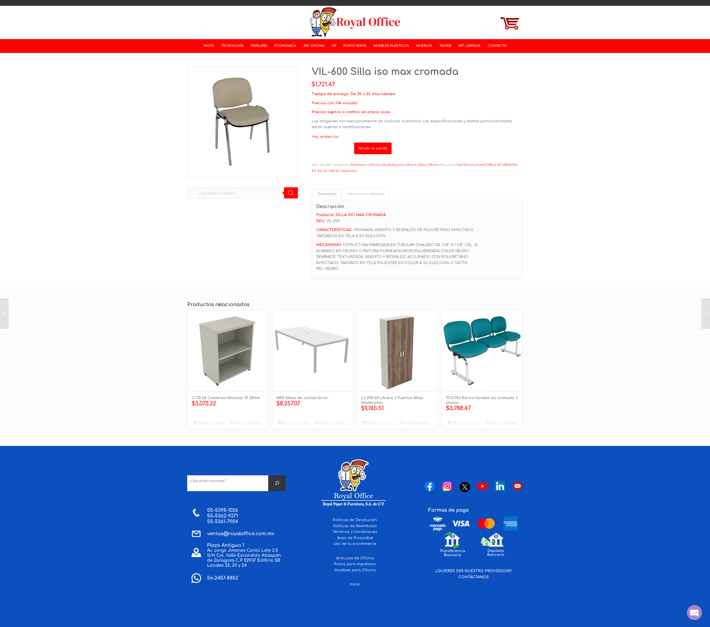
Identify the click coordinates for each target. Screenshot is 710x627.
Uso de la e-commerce (354, 544)
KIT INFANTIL (508, 165)
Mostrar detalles (247, 423)
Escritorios (465, 165)
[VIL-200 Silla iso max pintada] (705, 313)
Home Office (486, 165)
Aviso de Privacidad (355, 538)
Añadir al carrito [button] (210, 423)
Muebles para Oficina (355, 570)
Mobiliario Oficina (365, 165)
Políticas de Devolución (355, 520)
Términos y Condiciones (355, 532)
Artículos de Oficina (355, 558)
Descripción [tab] (327, 194)
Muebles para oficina (399, 165)
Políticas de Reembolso (355, 526)
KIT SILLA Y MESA (326, 171)
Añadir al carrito (372, 148)
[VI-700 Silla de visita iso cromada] (4, 313)
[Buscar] (277, 483)
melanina (349, 171)
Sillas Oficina (428, 165)
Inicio (355, 584)
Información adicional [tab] (366, 194)
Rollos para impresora (355, 564)
